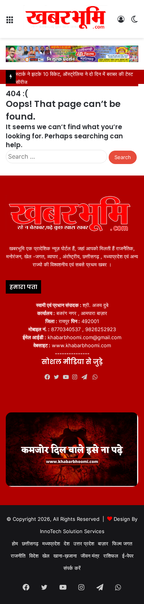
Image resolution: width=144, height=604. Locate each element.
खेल (46, 556)
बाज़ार (103, 543)
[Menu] (9, 22)
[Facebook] (49, 377)
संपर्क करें (72, 568)
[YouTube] (67, 377)
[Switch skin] (134, 22)
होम (15, 543)
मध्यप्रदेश (51, 543)
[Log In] (121, 22)
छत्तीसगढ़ (30, 543)
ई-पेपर (128, 556)
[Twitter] (58, 377)
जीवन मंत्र (90, 556)
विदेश (33, 556)
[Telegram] (86, 377)
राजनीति (18, 556)
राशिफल (110, 556)
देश (67, 543)
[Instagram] (76, 377)
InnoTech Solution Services (72, 531)
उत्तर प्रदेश (83, 543)
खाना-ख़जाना (65, 556)
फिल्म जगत (122, 543)
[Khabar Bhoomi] (67, 19)
